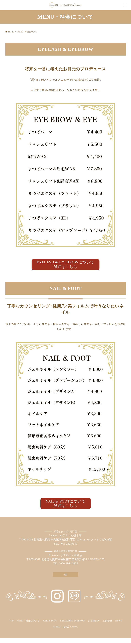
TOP (11, 621)
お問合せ (107, 621)
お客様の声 (94, 621)
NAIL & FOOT (50, 621)
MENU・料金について (28, 621)
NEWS (118, 621)
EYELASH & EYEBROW (72, 621)
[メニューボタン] (125, 4)
